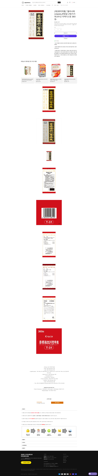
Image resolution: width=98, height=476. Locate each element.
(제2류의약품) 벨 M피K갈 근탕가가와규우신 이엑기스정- (41, 79)
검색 (59, 2)
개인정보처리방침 (65, 456)
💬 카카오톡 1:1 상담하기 (26, 462)
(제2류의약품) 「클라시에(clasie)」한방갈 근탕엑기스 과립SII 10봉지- (55, 79)
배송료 (73, 24)
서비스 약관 (65, 457)
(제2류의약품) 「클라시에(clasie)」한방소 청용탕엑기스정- (69, 79)
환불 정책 (64, 462)
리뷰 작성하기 (57, 402)
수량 (55, 27)
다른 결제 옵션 (65, 38)
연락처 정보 (65, 460)
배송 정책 (64, 459)
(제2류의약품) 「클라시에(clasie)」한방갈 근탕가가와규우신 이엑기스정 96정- (27, 79)
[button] (23, 5)
